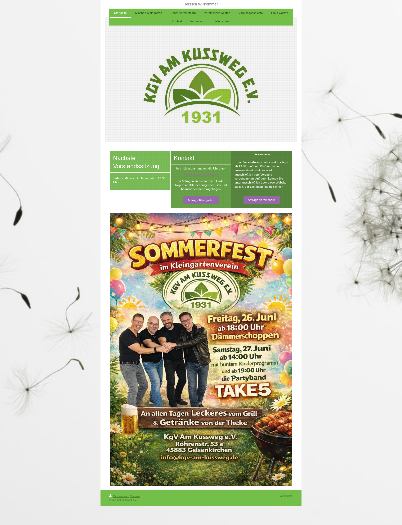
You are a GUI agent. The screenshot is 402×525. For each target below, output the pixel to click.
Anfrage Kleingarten (201, 200)
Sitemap (135, 496)
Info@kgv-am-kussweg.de (201, 174)
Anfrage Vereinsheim (262, 200)
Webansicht (286, 495)
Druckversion (121, 496)
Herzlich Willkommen (201, 4)
